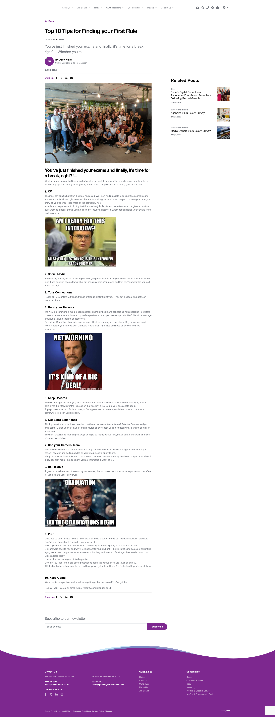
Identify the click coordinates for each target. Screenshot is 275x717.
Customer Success (194, 680)
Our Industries (134, 7)
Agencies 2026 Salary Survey (188, 112)
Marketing (190, 687)
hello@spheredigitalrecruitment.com (108, 684)
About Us (66, 7)
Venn (228, 710)
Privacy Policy (98, 711)
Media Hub (144, 687)
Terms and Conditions (82, 711)
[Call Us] (207, 7)
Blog (172, 89)
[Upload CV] (197, 7)
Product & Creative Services (199, 690)
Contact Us (166, 7)
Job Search (82, 7)
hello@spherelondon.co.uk (57, 684)
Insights (151, 7)
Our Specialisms (114, 7)
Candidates (144, 683)
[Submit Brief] (217, 7)
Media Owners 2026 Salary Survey (191, 130)
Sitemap (108, 711)
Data (188, 683)
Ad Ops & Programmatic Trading (200, 694)
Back (51, 21)
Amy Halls (65, 59)
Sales (188, 676)
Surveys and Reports (179, 109)
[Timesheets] (212, 7)
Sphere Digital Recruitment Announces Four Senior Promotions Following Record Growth (191, 95)
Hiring (97, 7)
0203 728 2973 (51, 681)
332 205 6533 (97, 681)
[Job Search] (203, 7)
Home (142, 676)
